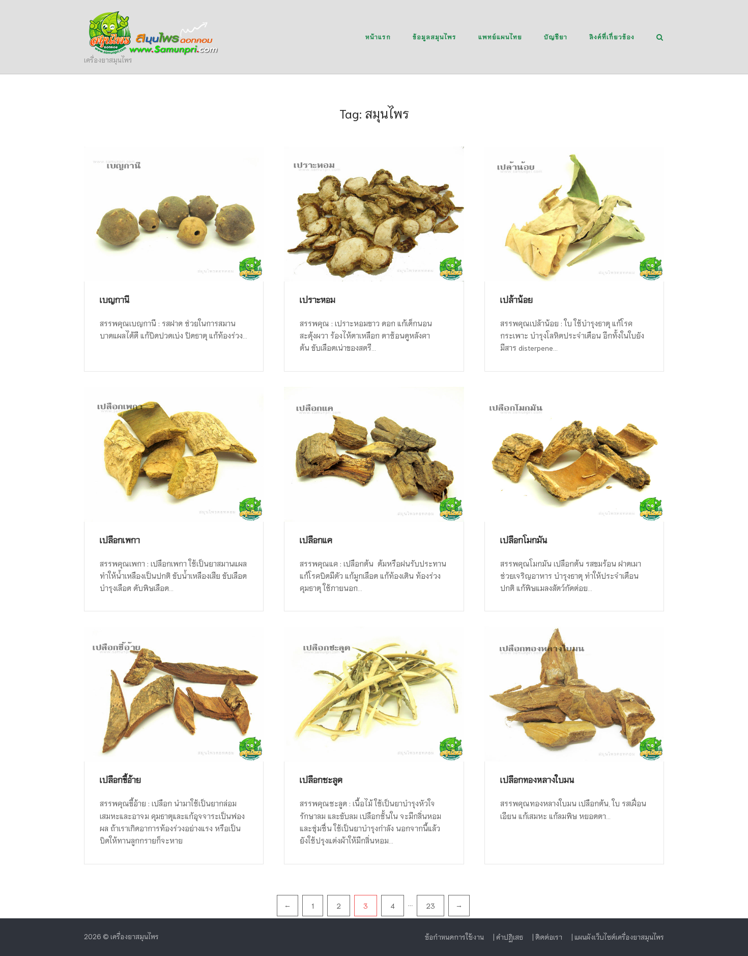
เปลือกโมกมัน (524, 539)
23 (430, 905)
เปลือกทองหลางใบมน (537, 779)
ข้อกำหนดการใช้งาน (454, 937)
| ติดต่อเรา (547, 937)
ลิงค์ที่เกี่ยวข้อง (612, 36)
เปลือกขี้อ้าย (120, 779)
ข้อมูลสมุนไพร (434, 36)
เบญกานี (115, 299)
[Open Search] (659, 38)
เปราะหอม (317, 299)
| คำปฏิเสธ (508, 937)
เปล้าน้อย (516, 299)
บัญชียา (555, 36)
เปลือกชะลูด (321, 779)
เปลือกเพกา (120, 539)
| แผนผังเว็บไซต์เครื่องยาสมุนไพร (617, 937)
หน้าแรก (378, 36)
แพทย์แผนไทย (500, 36)
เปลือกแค (316, 539)
